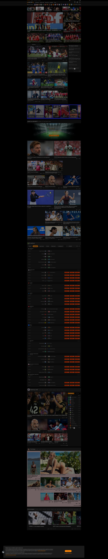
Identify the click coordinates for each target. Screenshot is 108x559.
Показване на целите (68, 553)
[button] (3, 552)
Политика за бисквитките (41, 550)
